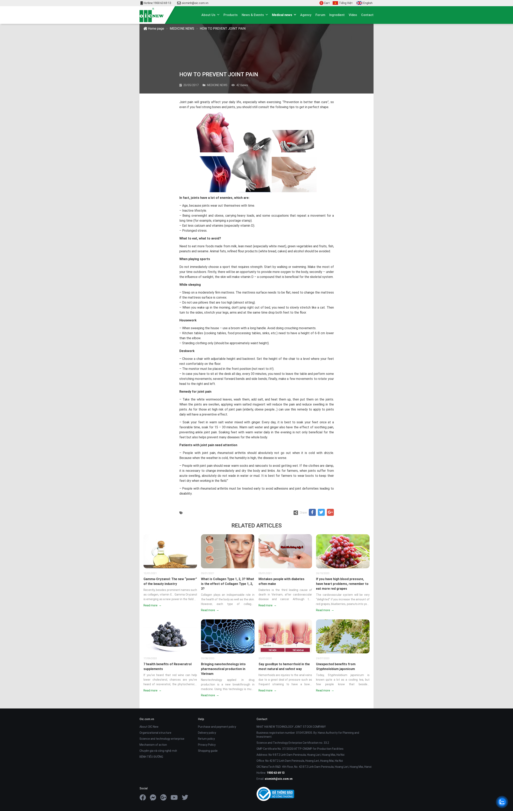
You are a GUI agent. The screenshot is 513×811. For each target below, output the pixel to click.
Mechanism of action (153, 744)
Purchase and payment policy (217, 726)
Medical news (282, 15)
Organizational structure (155, 732)
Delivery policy (207, 732)
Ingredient (337, 15)
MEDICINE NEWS (182, 28)
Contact (367, 15)
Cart (325, 3)
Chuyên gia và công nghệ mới (158, 750)
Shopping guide (208, 750)
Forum (320, 15)
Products (230, 15)
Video (353, 15)
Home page (155, 28)
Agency (305, 15)
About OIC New (149, 726)
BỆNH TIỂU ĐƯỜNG (151, 756)
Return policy (206, 738)
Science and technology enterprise (161, 738)
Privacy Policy (207, 744)
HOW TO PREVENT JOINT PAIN (222, 28)
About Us (208, 15)
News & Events (253, 15)
